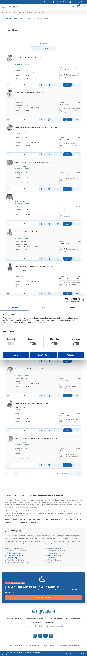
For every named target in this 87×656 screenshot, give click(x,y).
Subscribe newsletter (43, 597)
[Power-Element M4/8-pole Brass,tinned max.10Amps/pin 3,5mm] (10, 163)
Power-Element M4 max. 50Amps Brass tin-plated (30, 197)
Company (26, 626)
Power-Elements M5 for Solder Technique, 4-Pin (30, 92)
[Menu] (3, 7)
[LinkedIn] (35, 636)
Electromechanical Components (35, 618)
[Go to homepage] (14, 7)
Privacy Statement (32, 646)
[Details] (76, 85)
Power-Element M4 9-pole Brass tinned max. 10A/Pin (31, 403)
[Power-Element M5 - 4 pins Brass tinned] (10, 232)
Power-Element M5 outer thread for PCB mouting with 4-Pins (34, 266)
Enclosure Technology (73, 618)
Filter (34, 48)
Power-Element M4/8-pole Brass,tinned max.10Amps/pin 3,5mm (35, 162)
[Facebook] (40, 636)
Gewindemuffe (37, 622)
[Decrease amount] (8, 85)
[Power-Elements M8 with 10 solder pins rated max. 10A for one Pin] (10, 439)
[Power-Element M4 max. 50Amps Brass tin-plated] (10, 197)
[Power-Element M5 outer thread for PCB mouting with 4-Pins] (10, 267)
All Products (50, 622)
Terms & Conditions (49, 646)
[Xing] (46, 636)
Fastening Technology (14, 618)
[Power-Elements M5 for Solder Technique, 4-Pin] (10, 93)
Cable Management (56, 618)
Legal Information (16, 646)
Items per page (62, 473)
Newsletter (60, 626)
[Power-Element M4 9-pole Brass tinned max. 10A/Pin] (10, 404)
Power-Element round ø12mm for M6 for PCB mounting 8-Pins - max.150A (38, 127)
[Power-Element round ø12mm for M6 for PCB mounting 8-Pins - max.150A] (10, 128)
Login (65, 74)
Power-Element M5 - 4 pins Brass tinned (27, 232)
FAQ (46, 626)
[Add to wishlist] (48, 85)
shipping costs (18, 652)
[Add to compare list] (58, 85)
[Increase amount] (41, 85)
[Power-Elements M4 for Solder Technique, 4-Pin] (10, 369)
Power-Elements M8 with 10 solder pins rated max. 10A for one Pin (36, 438)
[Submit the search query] (2, 12)
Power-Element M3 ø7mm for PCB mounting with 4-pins (32, 58)
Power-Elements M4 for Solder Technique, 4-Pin (30, 369)
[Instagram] (51, 636)
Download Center (37, 626)
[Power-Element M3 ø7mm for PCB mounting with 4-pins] (10, 58)
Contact (52, 626)
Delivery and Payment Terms (69, 646)
